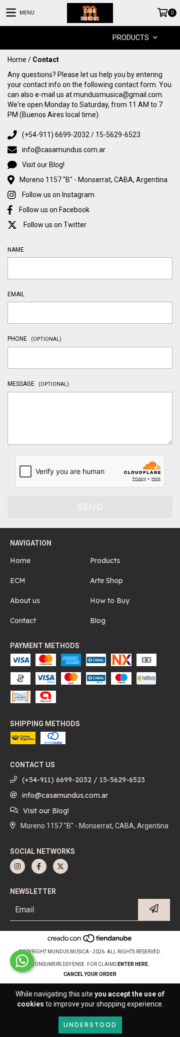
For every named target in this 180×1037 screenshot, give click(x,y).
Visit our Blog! (43, 165)
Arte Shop (106, 580)
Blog (98, 620)
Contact (23, 620)
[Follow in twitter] (60, 866)
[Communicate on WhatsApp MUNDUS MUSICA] (22, 961)
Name (16, 249)
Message (38, 383)
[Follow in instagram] (17, 866)
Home (17, 60)
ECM (18, 580)
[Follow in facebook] (39, 866)
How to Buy (110, 600)
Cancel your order (90, 974)
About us (25, 600)
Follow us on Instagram (58, 195)
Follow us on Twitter (55, 225)
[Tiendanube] (90, 941)
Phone (35, 338)
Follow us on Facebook (54, 210)
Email (16, 294)
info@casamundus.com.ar (64, 150)
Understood (90, 1024)
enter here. (134, 964)
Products (105, 560)
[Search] (75, 38)
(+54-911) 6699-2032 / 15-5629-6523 (81, 135)
